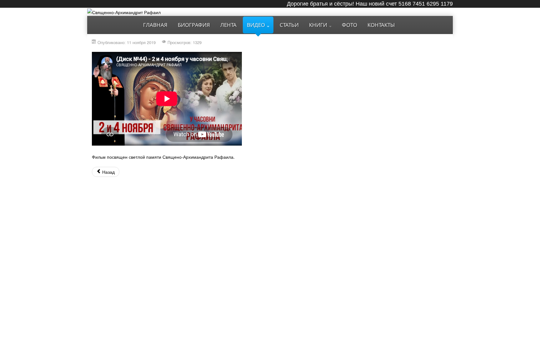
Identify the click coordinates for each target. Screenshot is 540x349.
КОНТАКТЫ (381, 24)
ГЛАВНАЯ (155, 24)
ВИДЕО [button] (256, 24)
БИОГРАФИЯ (194, 24)
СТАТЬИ (289, 24)
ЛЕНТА (228, 24)
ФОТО (349, 24)
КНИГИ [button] (318, 24)
